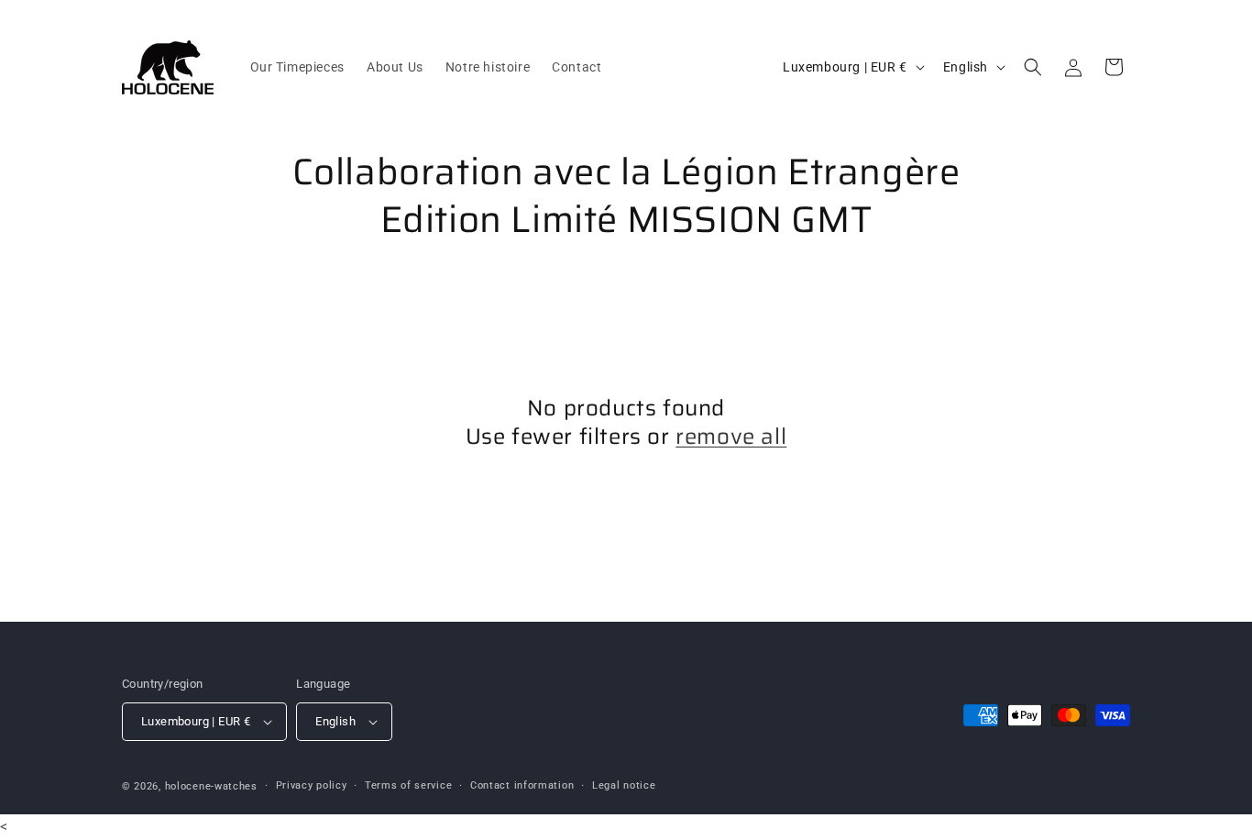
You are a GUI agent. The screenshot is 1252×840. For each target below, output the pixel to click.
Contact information (522, 785)
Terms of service (408, 785)
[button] (1033, 67)
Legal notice (623, 785)
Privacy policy (311, 785)
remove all (730, 437)
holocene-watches (211, 786)
